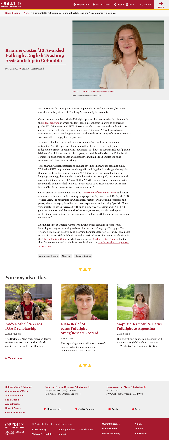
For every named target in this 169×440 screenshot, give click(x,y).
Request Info (83, 4)
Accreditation (86, 429)
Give (131, 4)
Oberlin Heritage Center (105, 238)
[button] (144, 4)
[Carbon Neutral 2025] (14, 433)
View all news (15, 358)
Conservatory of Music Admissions (125, 387)
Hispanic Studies (83, 256)
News (27, 13)
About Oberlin (12, 404)
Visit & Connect (104, 4)
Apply (120, 4)
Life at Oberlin (12, 399)
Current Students (111, 424)
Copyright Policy (66, 429)
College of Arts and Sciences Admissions (66, 387)
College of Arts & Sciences (18, 387)
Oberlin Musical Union (54, 238)
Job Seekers (141, 433)
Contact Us (63, 434)
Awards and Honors (48, 256)
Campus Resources (15, 412)
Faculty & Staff (109, 428)
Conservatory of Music (16, 391)
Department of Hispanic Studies (99, 192)
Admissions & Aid (14, 395)
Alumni (138, 424)
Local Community (111, 433)
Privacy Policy (39, 429)
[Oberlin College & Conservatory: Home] (11, 4)
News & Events (12, 13)
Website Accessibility (43, 434)
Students (66, 256)
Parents (139, 428)
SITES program (50, 122)
